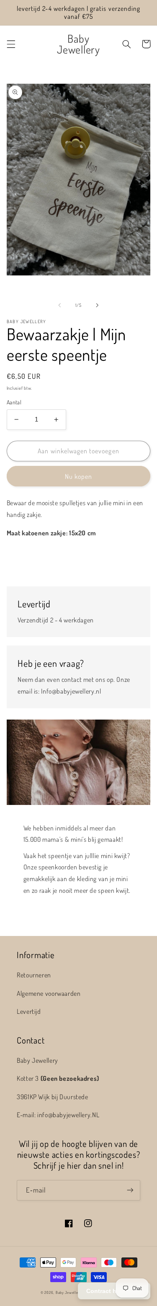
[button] (11, 44)
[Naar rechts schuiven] (97, 305)
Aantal (14, 402)
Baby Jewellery (69, 1292)
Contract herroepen (114, 1291)
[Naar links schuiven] (59, 305)
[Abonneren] (130, 1190)
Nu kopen (78, 476)
